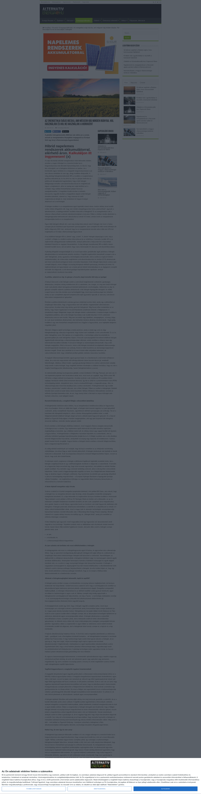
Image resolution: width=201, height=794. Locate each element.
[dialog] (100, 776)
